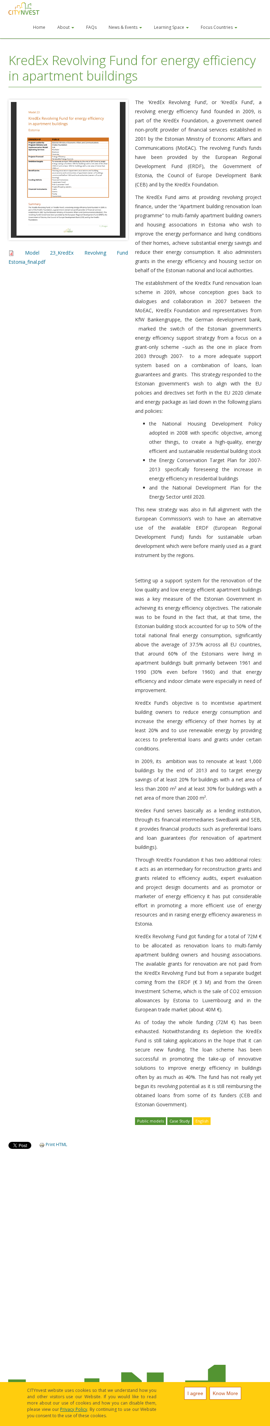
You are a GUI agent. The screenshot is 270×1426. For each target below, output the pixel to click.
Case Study (179, 1121)
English (201, 1121)
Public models (150, 1121)
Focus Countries (217, 27)
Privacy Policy (73, 1409)
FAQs (91, 27)
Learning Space (169, 27)
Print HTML (56, 1144)
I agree (195, 1393)
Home (39, 27)
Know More (225, 1393)
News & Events (124, 27)
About (64, 27)
